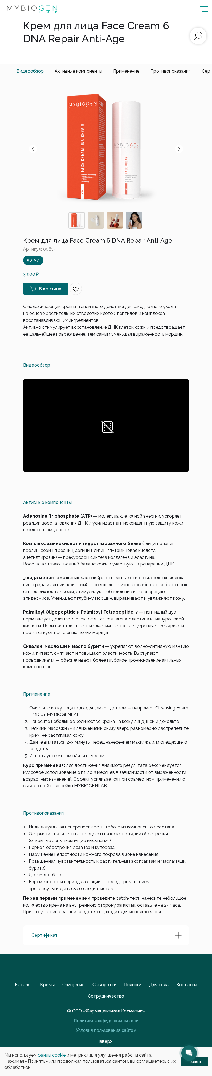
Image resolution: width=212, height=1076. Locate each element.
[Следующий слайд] (179, 149)
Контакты (186, 984)
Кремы (47, 984)
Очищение (73, 984)
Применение (126, 71)
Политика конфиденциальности (106, 1021)
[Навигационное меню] (204, 9)
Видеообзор (30, 71)
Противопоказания (170, 71)
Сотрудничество (106, 996)
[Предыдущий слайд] (33, 149)
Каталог (23, 984)
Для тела (159, 984)
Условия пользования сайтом (106, 1030)
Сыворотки (104, 984)
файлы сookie (52, 1055)
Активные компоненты (78, 71)
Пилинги (132, 984)
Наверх (104, 1041)
